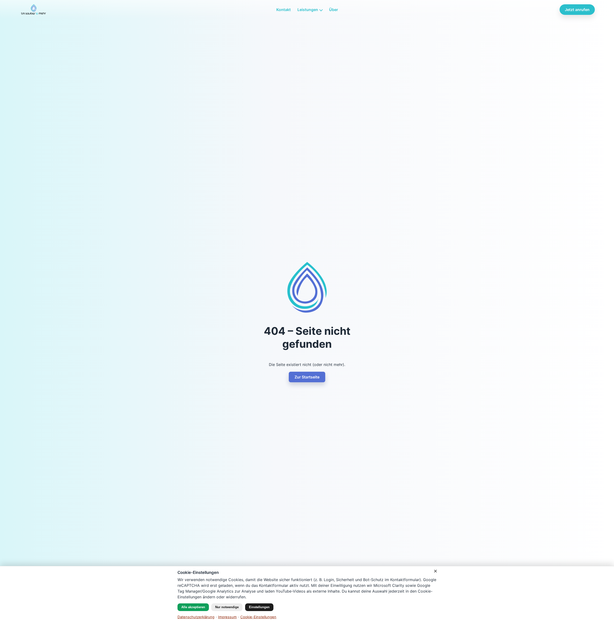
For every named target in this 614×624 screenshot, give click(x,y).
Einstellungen (259, 607)
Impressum (227, 617)
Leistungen (307, 9)
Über (333, 9)
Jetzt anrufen (577, 9)
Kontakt (283, 9)
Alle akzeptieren (193, 607)
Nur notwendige (227, 607)
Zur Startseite (307, 377)
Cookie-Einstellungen (258, 617)
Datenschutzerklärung (195, 617)
